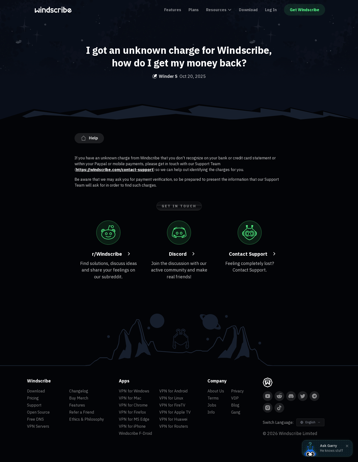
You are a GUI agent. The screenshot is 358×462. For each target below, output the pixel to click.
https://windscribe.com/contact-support (114, 169)
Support (34, 405)
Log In (271, 9)
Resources (216, 9)
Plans (193, 9)
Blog (235, 405)
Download (248, 9)
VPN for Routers (173, 426)
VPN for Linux (171, 398)
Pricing (33, 398)
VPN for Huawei (173, 419)
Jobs (211, 405)
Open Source (38, 412)
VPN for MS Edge (134, 419)
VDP (235, 398)
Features (172, 9)
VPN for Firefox (132, 412)
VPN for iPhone (132, 426)
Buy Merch (78, 398)
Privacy (237, 391)
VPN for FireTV (172, 405)
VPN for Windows (134, 391)
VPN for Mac (130, 398)
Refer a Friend (81, 412)
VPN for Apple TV (175, 412)
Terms (213, 398)
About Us (215, 391)
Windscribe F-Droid (135, 433)
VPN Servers (38, 426)
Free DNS (35, 419)
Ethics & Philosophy (86, 419)
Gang (235, 412)
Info (211, 412)
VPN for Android (173, 391)
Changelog (78, 391)
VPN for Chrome (133, 405)
